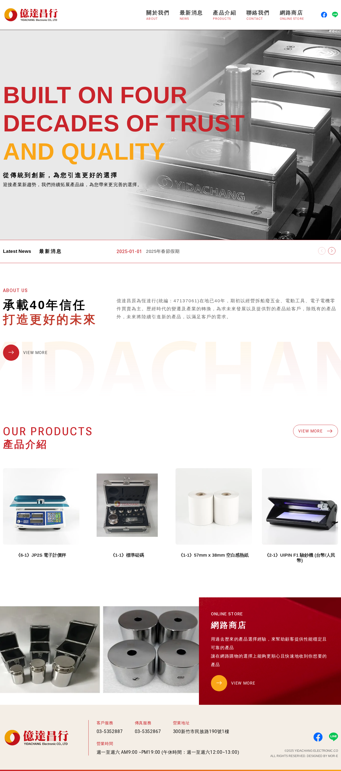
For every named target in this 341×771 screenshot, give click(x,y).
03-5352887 (110, 731)
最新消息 (191, 15)
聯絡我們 (258, 15)
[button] (332, 251)
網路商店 (292, 15)
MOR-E (333, 756)
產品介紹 (224, 15)
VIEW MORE (35, 352)
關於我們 (158, 15)
